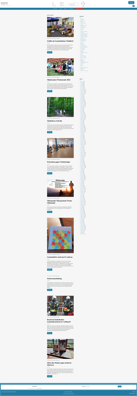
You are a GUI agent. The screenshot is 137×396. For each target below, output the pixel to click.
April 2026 (82, 85)
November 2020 (83, 153)
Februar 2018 (82, 186)
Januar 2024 (82, 114)
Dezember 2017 (83, 188)
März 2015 (82, 223)
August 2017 (82, 192)
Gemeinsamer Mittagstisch (84, 35)
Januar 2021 (82, 151)
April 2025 (82, 98)
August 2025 (82, 94)
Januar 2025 (82, 101)
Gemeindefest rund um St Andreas (59, 257)
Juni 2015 (82, 220)
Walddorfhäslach (83, 68)
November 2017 (83, 189)
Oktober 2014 (82, 228)
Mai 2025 (82, 97)
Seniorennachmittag (54, 278)
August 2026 (82, 81)
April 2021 (82, 148)
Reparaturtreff (82, 61)
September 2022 (83, 131)
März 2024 (82, 112)
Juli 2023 (82, 120)
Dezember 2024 (83, 102)
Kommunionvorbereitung (84, 47)
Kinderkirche (82, 44)
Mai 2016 (82, 208)
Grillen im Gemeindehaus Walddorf (60, 41)
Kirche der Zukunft (83, 45)
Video (81, 66)
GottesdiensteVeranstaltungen (131, 3)
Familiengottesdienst (83, 27)
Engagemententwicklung (84, 25)
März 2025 (82, 99)
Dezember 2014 (83, 226)
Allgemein (58, 38)
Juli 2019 (82, 169)
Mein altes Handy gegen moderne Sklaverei (59, 364)
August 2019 (82, 168)
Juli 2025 (82, 95)
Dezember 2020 (83, 152)
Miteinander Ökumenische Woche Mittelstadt (59, 202)
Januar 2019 (82, 175)
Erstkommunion (83, 26)
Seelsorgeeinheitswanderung (84, 62)
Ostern (81, 53)
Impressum (133, 391)
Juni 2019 (82, 170)
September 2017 (83, 191)
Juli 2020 (82, 157)
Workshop (82, 69)
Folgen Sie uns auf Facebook (68, 391)
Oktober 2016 (82, 203)
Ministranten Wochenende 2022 (58, 80)
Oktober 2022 (82, 130)
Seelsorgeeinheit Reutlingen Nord (4, 3)
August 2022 (82, 132)
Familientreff (82, 28)
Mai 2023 (82, 122)
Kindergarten (82, 43)
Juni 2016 (82, 207)
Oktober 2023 (82, 117)
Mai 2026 (82, 84)
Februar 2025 (82, 100)
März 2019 (82, 173)
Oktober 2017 (82, 190)
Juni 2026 (82, 83)
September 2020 (83, 155)
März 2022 (82, 137)
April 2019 (82, 172)
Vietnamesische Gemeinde (84, 67)
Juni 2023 (82, 121)
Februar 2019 (82, 174)
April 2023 (82, 123)
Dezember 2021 (83, 140)
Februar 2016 (82, 211)
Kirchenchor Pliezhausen (84, 46)
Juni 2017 (82, 194)
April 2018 (82, 184)
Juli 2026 (82, 82)
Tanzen (81, 64)
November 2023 (83, 116)
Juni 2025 (82, 96)
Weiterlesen (49, 52)
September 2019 (83, 167)
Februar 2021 (82, 150)
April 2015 (82, 222)
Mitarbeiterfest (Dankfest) (84, 52)
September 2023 (83, 118)
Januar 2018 (82, 187)
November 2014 (83, 227)
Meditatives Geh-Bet (54, 121)
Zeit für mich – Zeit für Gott (84, 70)
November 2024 (83, 103)
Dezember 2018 (83, 176)
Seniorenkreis (82, 63)
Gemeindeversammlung (84, 34)
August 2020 (82, 156)
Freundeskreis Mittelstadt (84, 31)
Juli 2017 (82, 193)
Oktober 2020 (82, 154)
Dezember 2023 (83, 115)
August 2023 (82, 119)
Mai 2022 (82, 135)
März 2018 (82, 185)
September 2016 (83, 204)
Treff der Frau (82, 65)
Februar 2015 (82, 224)
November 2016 (83, 202)
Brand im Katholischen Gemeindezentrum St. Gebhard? (59, 320)
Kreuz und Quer (83, 49)
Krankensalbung (83, 48)
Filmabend (82, 29)
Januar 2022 (82, 139)
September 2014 (83, 229)
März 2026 (82, 86)
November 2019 (83, 166)
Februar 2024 (82, 113)
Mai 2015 (82, 221)
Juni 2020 (82, 158)
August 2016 (82, 205)
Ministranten (82, 51)
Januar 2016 (82, 212)
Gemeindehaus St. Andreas (84, 33)
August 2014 (82, 230)
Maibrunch (82, 50)
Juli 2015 (82, 219)
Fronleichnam (82, 32)
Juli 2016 (82, 206)
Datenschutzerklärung (39, 388)
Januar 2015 (82, 225)
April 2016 (82, 209)
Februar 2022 (82, 138)
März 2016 (82, 210)
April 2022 (82, 136)
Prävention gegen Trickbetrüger (58, 162)
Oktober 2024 (82, 104)
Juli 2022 (82, 133)
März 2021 (82, 149)
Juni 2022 (82, 134)
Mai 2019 (82, 171)
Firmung (82, 30)
